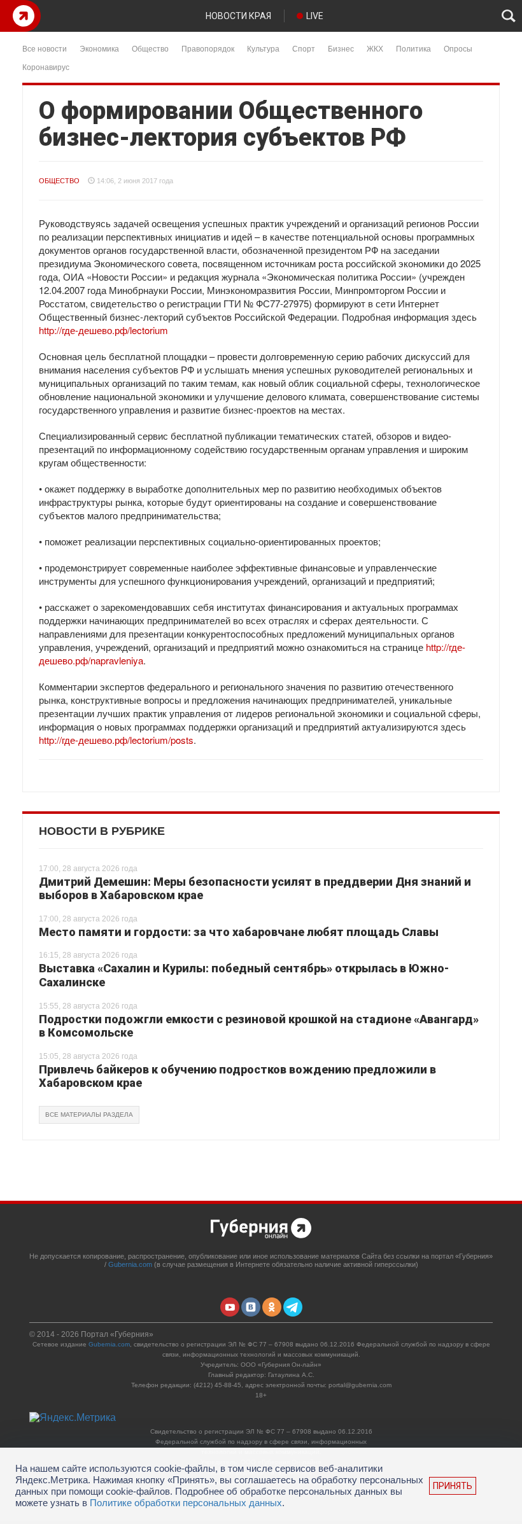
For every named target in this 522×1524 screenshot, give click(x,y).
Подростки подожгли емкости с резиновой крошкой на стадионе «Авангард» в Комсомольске (259, 1026)
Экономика (99, 48)
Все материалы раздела (89, 1114)
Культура (263, 48)
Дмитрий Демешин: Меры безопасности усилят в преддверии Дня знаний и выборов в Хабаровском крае (255, 888)
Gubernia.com (130, 1264)
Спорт (303, 48)
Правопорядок (207, 48)
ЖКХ (375, 48)
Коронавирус (45, 66)
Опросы (458, 48)
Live (314, 16)
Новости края (238, 16)
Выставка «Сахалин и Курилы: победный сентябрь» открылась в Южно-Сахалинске (244, 975)
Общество (150, 48)
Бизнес (341, 48)
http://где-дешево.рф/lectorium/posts (116, 739)
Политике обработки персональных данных (186, 1502)
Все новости (44, 48)
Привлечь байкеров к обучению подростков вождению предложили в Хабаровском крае (237, 1076)
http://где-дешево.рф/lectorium (103, 330)
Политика (413, 48)
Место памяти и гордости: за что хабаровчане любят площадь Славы (239, 932)
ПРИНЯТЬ (452, 1486)
